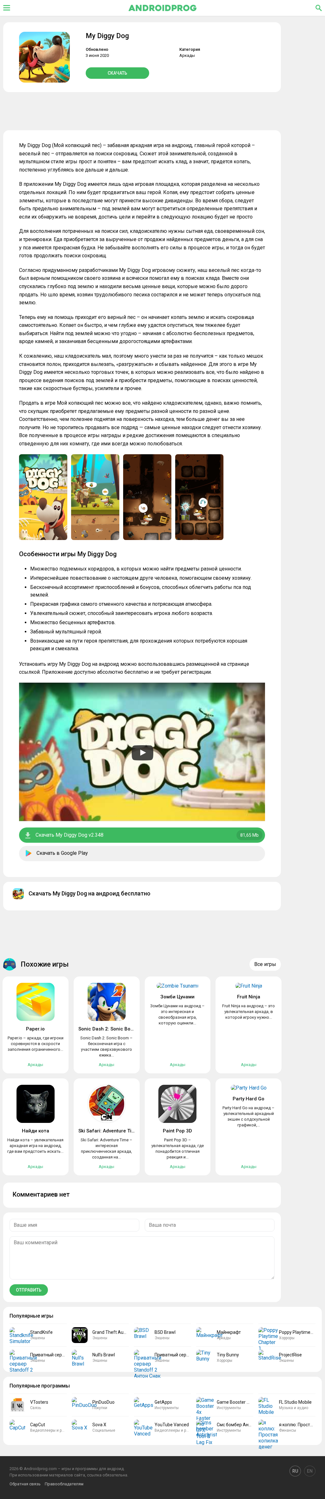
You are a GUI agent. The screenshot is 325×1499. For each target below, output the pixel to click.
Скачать (117, 73)
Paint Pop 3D (177, 1131)
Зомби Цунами (177, 997)
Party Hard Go (248, 1099)
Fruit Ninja (248, 997)
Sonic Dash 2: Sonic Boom (107, 1029)
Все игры (265, 964)
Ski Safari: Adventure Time (108, 1131)
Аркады (187, 55)
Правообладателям (64, 1484)
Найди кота (35, 1131)
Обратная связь (25, 1484)
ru (295, 1471)
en (310, 1471)
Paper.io (35, 1029)
